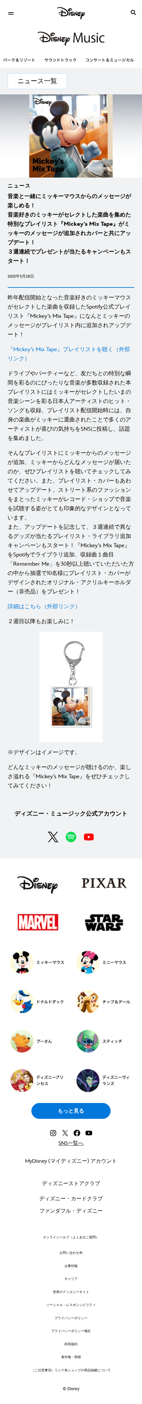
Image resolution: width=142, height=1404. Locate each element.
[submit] (133, 12)
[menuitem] (10, 12)
